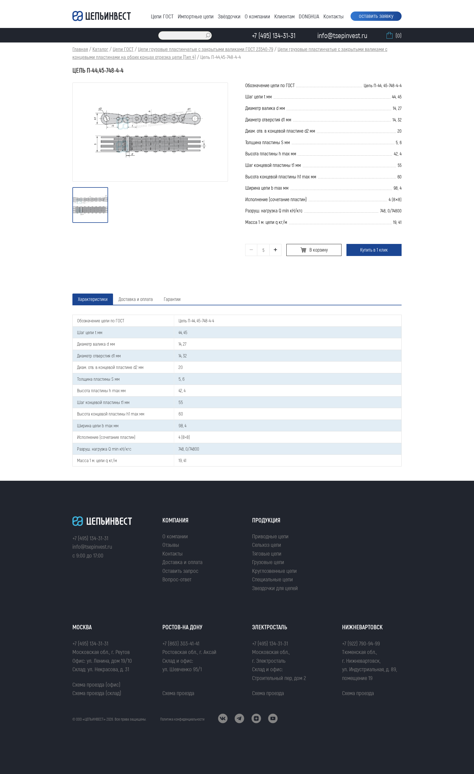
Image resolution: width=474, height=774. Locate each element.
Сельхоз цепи (266, 544)
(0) (399, 35)
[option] (150, 132)
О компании (257, 16)
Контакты (333, 16)
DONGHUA (309, 16)
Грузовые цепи (268, 561)
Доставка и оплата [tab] (136, 299)
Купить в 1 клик (374, 250)
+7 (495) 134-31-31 (90, 537)
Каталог (100, 49)
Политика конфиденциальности (182, 719)
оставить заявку (376, 15)
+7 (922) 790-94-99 (361, 643)
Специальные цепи (272, 579)
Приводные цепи (270, 536)
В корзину (318, 250)
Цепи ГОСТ (162, 16)
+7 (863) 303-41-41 (180, 643)
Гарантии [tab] (172, 299)
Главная (80, 49)
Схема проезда (178, 692)
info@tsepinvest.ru (92, 546)
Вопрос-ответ (176, 579)
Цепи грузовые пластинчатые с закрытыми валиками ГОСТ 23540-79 (205, 49)
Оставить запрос (180, 570)
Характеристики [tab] (93, 299)
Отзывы (170, 544)
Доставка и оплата (182, 561)
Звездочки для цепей (275, 587)
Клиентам (284, 16)
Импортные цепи (196, 16)
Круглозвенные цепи (274, 570)
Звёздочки (229, 16)
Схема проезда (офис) (96, 684)
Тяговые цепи (266, 553)
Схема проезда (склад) (96, 692)
